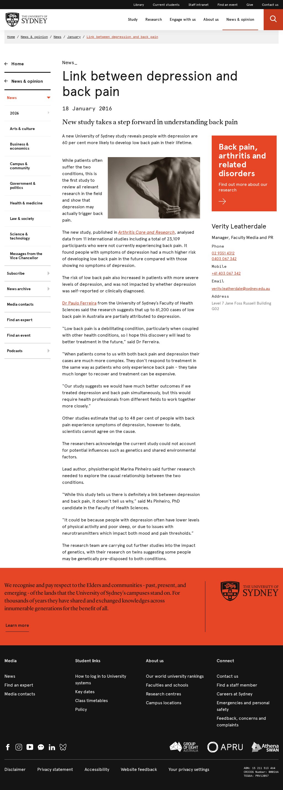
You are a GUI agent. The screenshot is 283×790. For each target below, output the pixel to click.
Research (153, 19)
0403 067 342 (224, 258)
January (74, 37)
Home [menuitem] (17, 63)
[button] (273, 19)
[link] (138, 5)
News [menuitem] (12, 97)
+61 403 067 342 (226, 273)
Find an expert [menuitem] (19, 320)
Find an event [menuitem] (18, 335)
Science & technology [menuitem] (20, 236)
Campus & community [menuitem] (20, 166)
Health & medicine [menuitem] (26, 203)
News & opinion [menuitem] (27, 81)
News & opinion (240, 19)
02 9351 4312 (223, 253)
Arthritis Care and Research (146, 232)
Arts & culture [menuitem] (22, 128)
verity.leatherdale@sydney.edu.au (241, 288)
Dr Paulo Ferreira (79, 303)
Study (133, 19)
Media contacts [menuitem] (20, 304)
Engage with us (183, 19)
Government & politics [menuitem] (23, 185)
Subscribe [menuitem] (16, 273)
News (57, 37)
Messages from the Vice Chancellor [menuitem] (26, 255)
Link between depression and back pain (122, 37)
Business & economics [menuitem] (19, 146)
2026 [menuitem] (14, 113)
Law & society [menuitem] (22, 218)
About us (211, 19)
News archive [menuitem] (19, 289)
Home (11, 37)
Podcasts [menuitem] (14, 351)
